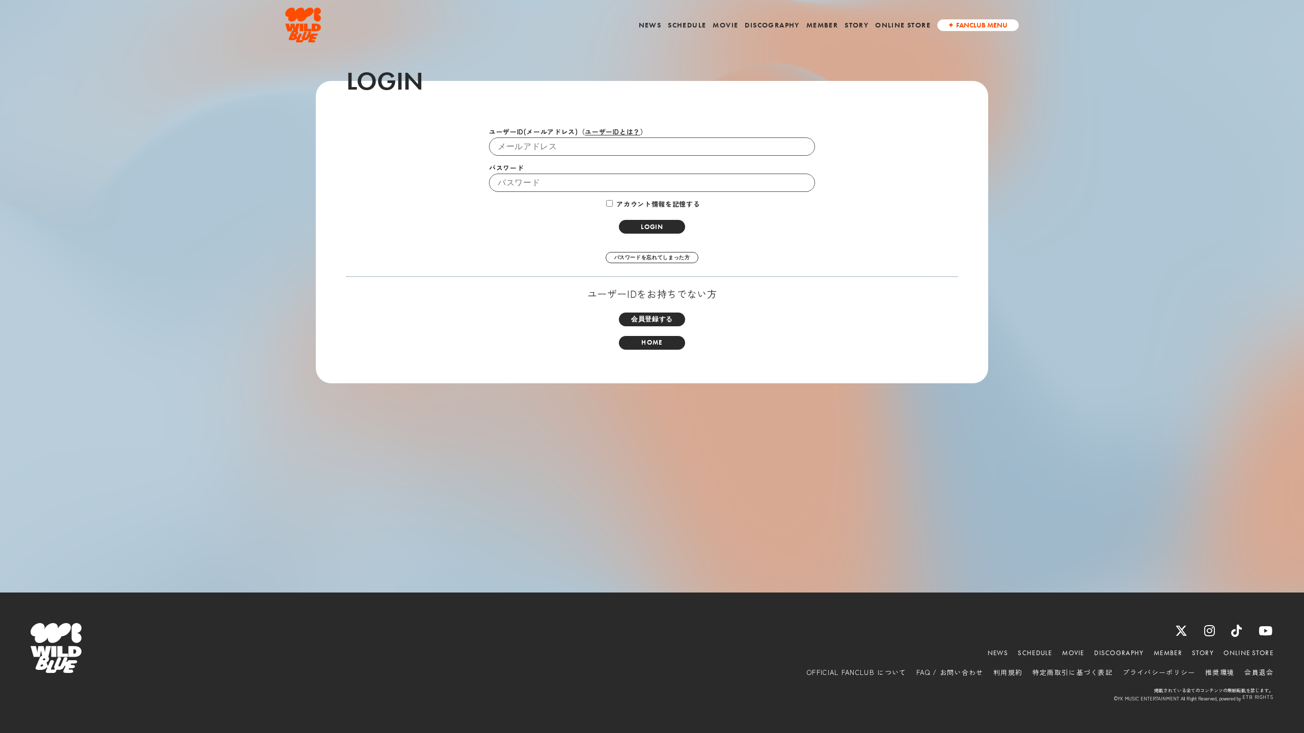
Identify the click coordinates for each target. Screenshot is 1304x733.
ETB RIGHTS (1257, 697)
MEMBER (822, 25)
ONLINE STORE (903, 25)
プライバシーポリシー (1159, 672)
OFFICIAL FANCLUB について (856, 672)
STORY (856, 25)
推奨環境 (1219, 672)
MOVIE (725, 25)
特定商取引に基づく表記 (1072, 672)
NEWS (650, 25)
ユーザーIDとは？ (612, 131)
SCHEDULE (687, 25)
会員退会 (1258, 672)
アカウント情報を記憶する (657, 204)
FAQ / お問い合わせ (950, 672)
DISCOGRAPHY (772, 25)
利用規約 (1007, 672)
